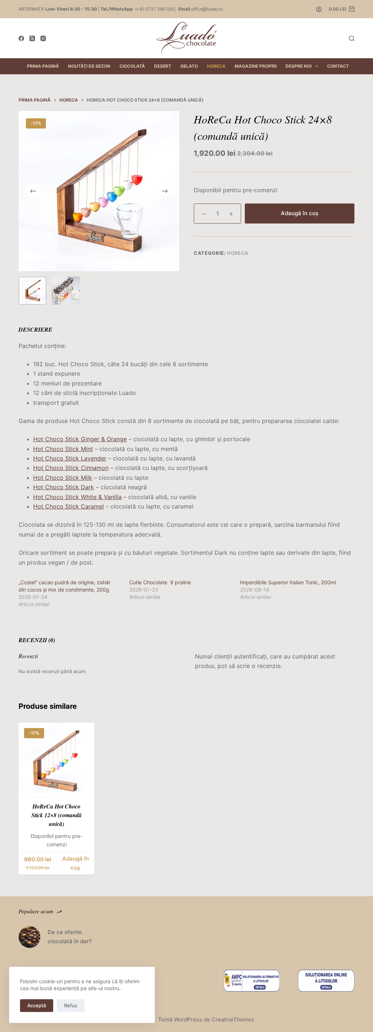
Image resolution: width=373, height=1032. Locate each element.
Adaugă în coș (299, 213)
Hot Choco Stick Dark (63, 487)
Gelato (189, 66)
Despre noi (298, 66)
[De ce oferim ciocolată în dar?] (29, 937)
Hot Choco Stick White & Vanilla (77, 497)
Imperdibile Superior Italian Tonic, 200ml (288, 582)
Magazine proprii (255, 66)
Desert (162, 66)
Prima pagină (43, 66)
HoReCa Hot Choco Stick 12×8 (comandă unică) (56, 815)
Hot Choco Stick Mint (63, 448)
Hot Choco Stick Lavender (69, 458)
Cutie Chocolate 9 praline (160, 582)
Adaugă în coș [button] (75, 863)
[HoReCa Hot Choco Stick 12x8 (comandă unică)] (56, 760)
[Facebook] (21, 38)
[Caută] (351, 38)
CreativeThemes (233, 1019)
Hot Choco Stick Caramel (68, 506)
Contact (338, 66)
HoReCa (216, 66)
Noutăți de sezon (89, 66)
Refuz (70, 1005)
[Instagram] (43, 38)
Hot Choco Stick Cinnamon (71, 467)
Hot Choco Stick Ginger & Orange (80, 439)
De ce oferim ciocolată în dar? (70, 937)
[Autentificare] (319, 9)
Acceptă (36, 1005)
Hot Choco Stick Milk (62, 477)
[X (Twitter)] (32, 38)
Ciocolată (132, 66)
